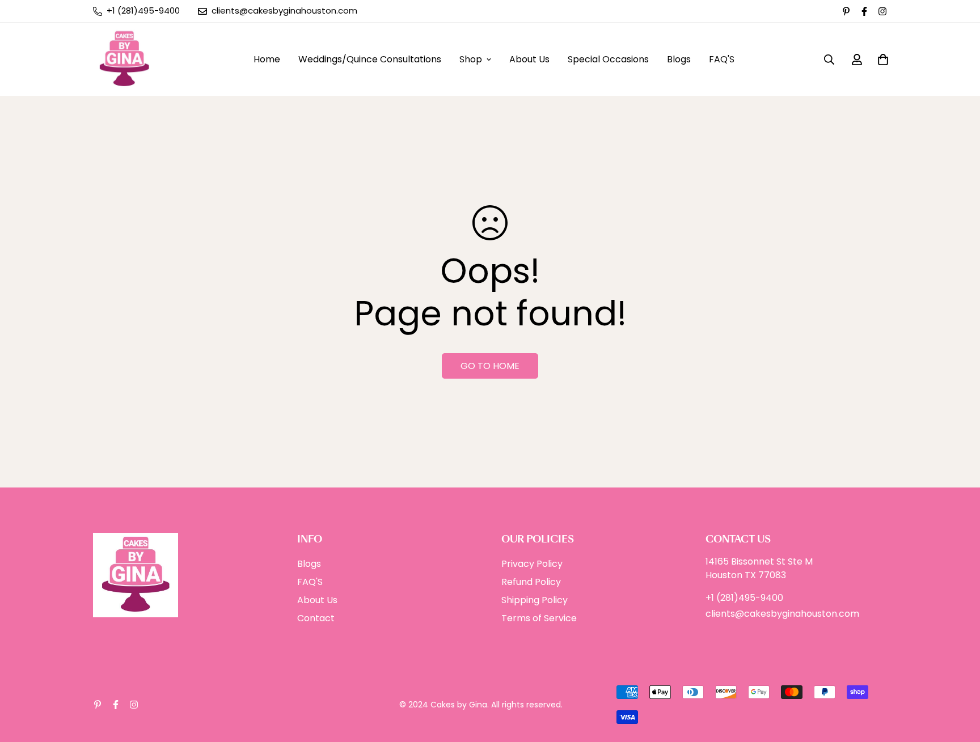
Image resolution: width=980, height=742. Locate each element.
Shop (470, 59)
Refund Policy (531, 581)
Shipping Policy (534, 600)
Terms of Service (539, 618)
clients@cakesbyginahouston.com (782, 613)
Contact (316, 618)
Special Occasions (608, 59)
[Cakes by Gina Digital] (124, 59)
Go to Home (490, 365)
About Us (529, 59)
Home (267, 59)
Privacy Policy (532, 563)
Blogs (679, 59)
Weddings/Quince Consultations (369, 59)
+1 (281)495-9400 (744, 597)
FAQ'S (721, 59)
